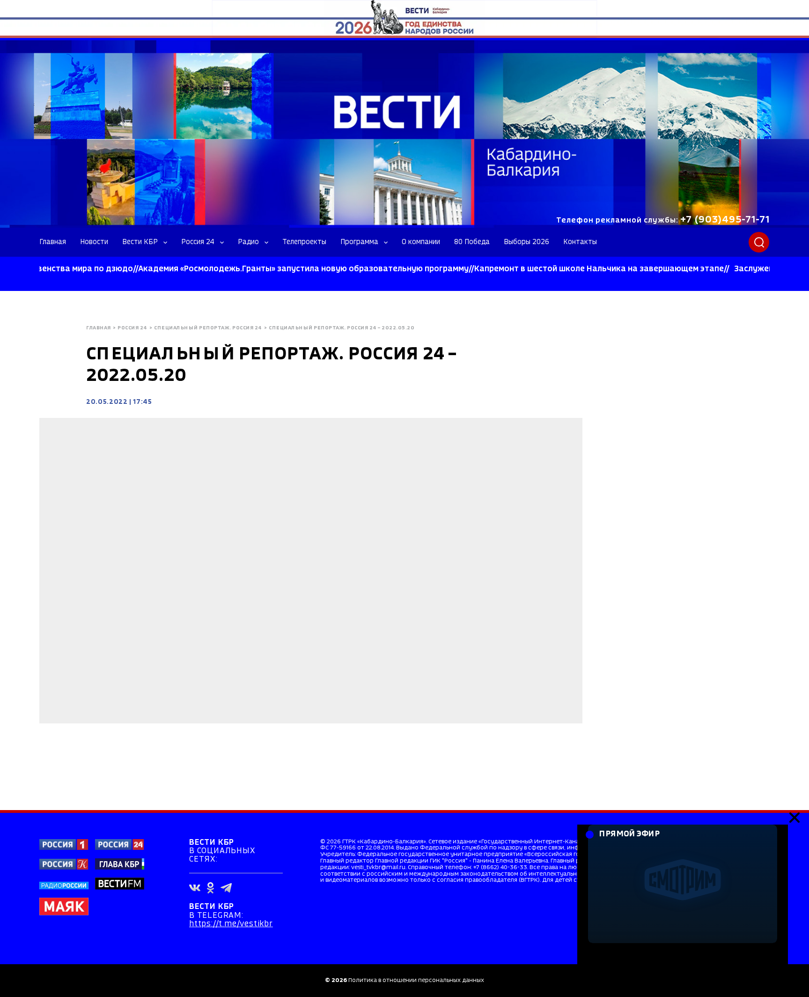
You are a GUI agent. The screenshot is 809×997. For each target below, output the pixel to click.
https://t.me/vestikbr (231, 924)
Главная (52, 242)
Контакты (580, 242)
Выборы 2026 (526, 242)
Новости (94, 242)
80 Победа (472, 242)
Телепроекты (304, 242)
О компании (421, 242)
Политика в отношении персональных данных (416, 980)
